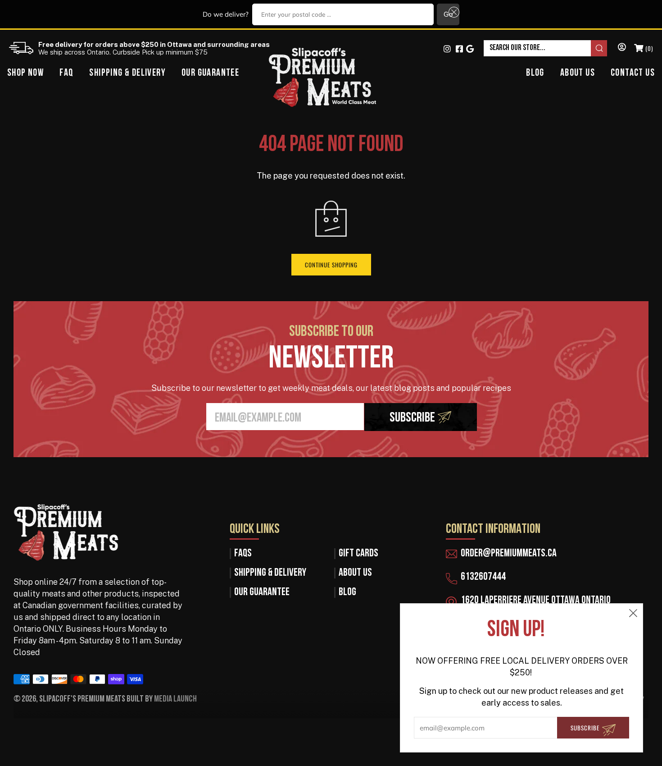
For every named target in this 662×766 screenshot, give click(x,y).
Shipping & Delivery (127, 73)
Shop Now (25, 73)
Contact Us (633, 73)
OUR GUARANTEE (262, 592)
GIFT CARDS (358, 553)
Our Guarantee (210, 73)
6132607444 (483, 577)
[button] (452, 12)
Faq (66, 73)
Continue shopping (331, 264)
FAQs (243, 553)
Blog (535, 73)
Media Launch (175, 699)
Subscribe (412, 418)
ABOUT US (355, 573)
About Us (577, 73)
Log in (620, 48)
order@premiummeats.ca (509, 553)
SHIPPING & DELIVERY (270, 573)
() (648, 48)
